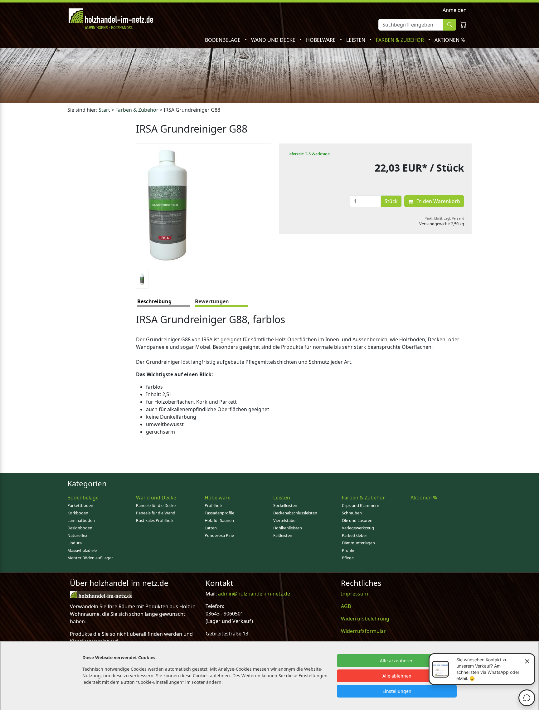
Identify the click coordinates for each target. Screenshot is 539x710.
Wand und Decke (274, 39)
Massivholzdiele (82, 550)
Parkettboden (80, 505)
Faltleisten (282, 535)
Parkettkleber (354, 535)
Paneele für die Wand (155, 513)
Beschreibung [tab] (154, 301)
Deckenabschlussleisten (295, 513)
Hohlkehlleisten (287, 528)
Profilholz (213, 505)
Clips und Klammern (360, 505)
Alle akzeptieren (397, 661)
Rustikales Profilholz (154, 520)
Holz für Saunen (219, 520)
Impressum (354, 593)
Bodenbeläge (223, 39)
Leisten (356, 39)
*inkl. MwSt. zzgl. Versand (444, 218)
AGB (346, 606)
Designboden (79, 528)
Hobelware (321, 39)
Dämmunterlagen (358, 543)
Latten (211, 528)
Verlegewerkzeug (358, 528)
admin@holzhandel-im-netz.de (254, 593)
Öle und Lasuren (357, 520)
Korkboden (77, 513)
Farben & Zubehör (400, 39)
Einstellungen (396, 691)
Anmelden (455, 10)
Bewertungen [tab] (212, 301)
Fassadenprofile (219, 513)
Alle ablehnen (396, 676)
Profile (348, 550)
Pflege (348, 558)
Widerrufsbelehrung (365, 618)
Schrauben (352, 513)
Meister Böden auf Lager (90, 558)
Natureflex (77, 535)
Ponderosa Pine (219, 535)
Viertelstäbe (284, 520)
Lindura (74, 543)
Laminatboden (81, 520)
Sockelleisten (285, 505)
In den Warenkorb (438, 201)
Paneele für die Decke (156, 505)
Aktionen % (450, 39)
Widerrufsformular (363, 631)
